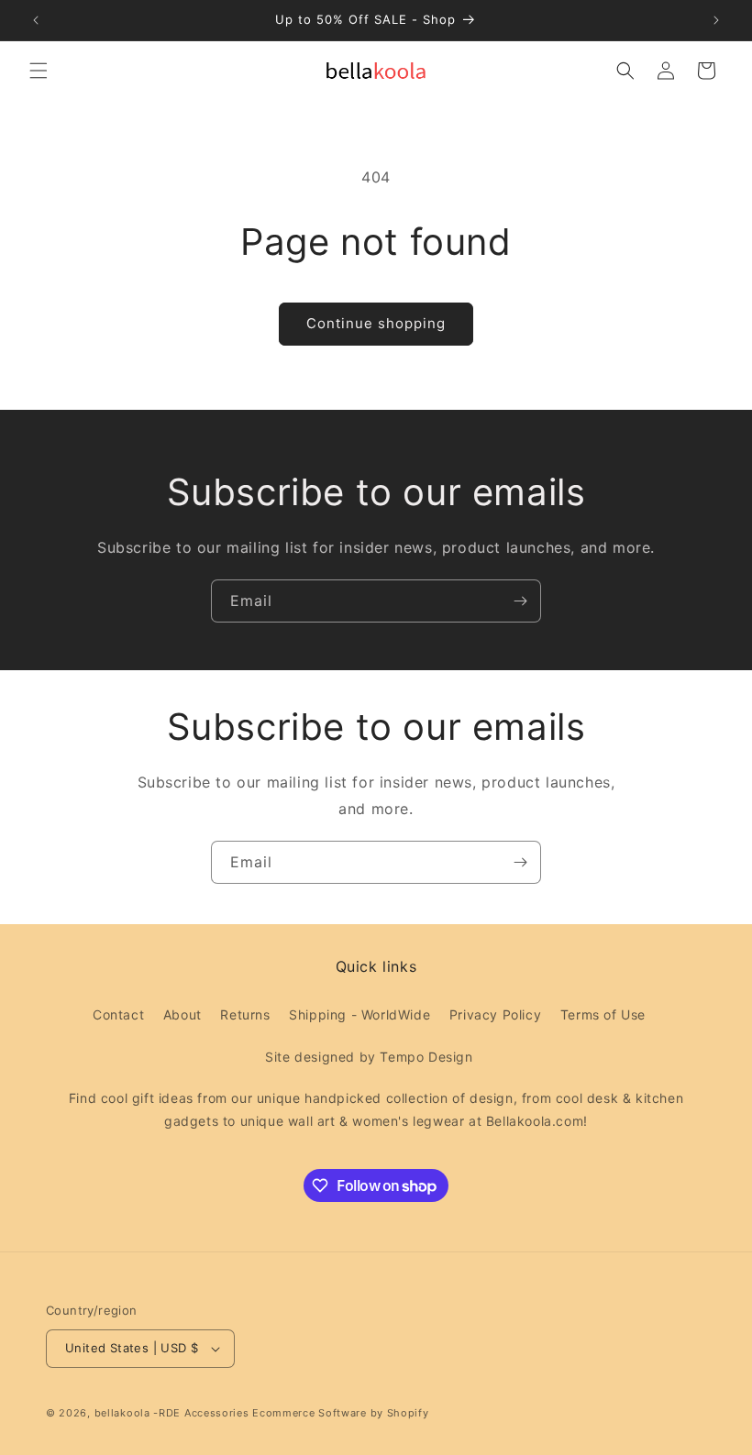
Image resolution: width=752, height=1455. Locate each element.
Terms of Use (603, 1014)
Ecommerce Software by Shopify (340, 1412)
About (182, 1014)
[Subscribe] (520, 601)
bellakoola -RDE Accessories (171, 1412)
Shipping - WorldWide (359, 1014)
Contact (118, 1014)
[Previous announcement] (36, 20)
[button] (38, 70)
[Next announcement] (716, 20)
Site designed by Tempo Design (368, 1056)
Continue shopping (376, 323)
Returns (245, 1014)
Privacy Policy (495, 1014)
